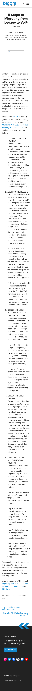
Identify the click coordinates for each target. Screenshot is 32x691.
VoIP (4, 599)
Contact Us (10, 650)
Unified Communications (15, 595)
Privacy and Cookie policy (13, 681)
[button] (23, 3)
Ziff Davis (16, 117)
